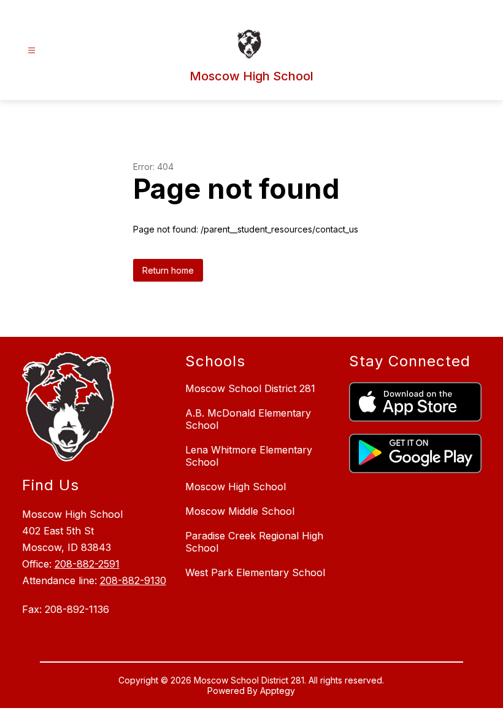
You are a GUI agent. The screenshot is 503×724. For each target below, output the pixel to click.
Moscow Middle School (239, 511)
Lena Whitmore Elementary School (248, 456)
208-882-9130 (133, 580)
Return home (168, 270)
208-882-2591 (87, 564)
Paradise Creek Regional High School (254, 542)
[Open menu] (32, 51)
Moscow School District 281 (250, 388)
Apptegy (277, 690)
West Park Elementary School (255, 572)
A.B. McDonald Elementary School (248, 419)
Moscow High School (235, 486)
